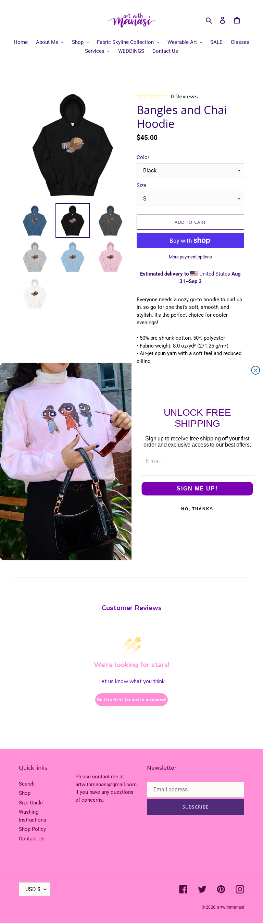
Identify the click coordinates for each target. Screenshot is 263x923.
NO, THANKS (197, 509)
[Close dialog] (256, 370)
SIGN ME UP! (197, 488)
